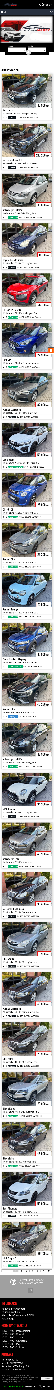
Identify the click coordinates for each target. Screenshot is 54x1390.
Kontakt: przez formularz (16, 1369)
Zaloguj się (46, 4)
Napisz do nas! (20, 1386)
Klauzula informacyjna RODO (18, 1315)
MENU (3, 12)
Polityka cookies (11, 1312)
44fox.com (46, 1386)
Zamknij (46, 1378)
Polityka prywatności (13, 1308)
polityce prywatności (17, 1381)
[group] (27, 29)
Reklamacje (8, 1318)
